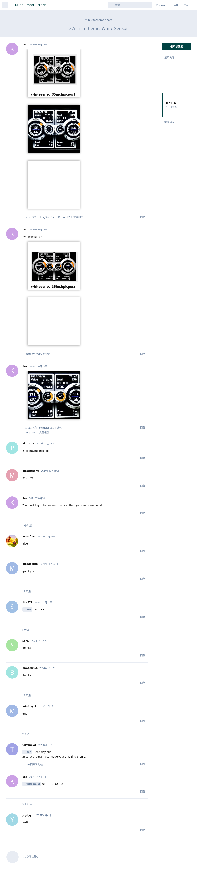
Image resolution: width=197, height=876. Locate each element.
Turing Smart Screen (29, 4)
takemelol (33, 784)
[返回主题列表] (5, 5)
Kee (28, 609)
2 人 (70, 217)
